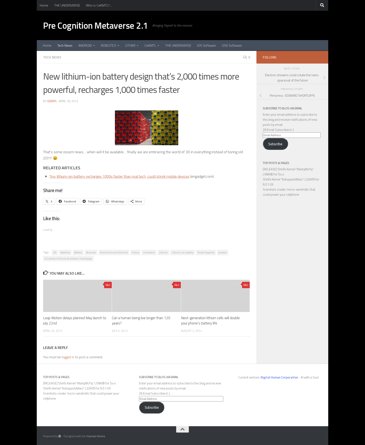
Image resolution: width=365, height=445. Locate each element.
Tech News (64, 45)
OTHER (130, 45)
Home (44, 5)
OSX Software (232, 45)
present (222, 252)
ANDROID (85, 45)
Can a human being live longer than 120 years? (141, 320)
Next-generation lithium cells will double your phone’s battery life (210, 320)
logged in (68, 357)
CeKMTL (150, 45)
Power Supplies (205, 252)
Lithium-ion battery (182, 252)
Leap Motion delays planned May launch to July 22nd (74, 320)
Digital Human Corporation (279, 377)
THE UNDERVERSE (67, 5)
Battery (78, 252)
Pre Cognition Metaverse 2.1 (95, 25)
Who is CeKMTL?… (99, 5)
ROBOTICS (108, 45)
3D (54, 252)
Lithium (163, 252)
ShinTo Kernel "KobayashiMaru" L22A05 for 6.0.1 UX (77, 388)
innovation (149, 252)
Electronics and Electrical (114, 252)
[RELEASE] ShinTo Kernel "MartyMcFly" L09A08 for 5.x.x (79, 383)
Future (135, 252)
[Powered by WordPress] (59, 436)
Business (91, 252)
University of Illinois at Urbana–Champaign (68, 258)
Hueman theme (95, 436)
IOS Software (206, 45)
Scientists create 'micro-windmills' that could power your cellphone (289, 192)
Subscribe (275, 144)
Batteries (65, 252)
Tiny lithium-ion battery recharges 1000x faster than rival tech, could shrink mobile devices (119, 176)
